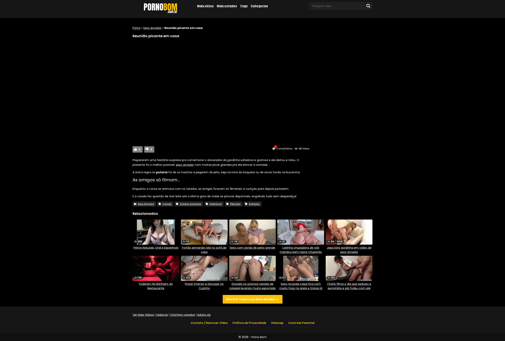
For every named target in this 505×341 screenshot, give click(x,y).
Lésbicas (162, 315)
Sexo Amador (152, 28)
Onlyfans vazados (182, 315)
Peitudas (235, 204)
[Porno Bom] (162, 13)
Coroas (166, 204)
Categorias (259, 6)
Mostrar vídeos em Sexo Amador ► (252, 299)
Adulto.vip (204, 315)
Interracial (215, 204)
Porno (136, 28)
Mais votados (227, 6)
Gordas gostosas (190, 204)
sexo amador (185, 165)
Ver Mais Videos (143, 315)
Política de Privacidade (249, 323)
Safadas (254, 204)
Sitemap (277, 323)
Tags (244, 6)
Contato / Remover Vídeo (209, 323)
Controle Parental (301, 323)
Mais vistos (205, 6)
